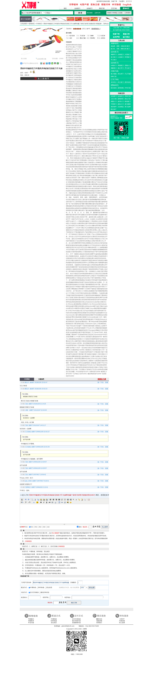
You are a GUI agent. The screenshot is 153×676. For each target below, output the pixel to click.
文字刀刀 (129, 1)
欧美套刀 (128, 101)
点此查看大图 (42, 59)
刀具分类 (121, 40)
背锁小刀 (128, 65)
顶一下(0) (100, 382)
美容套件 (114, 107)
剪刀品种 (128, 107)
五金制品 (121, 107)
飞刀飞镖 (128, 74)
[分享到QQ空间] (41, 63)
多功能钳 (128, 104)
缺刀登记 (126, 37)
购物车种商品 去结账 (115, 13)
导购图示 (31, 619)
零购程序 (31, 621)
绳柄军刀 (114, 54)
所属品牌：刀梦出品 (102, 23)
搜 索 (80, 13)
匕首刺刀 (121, 57)
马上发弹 (105, 527)
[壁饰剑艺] (114, 85)
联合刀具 (128, 99)
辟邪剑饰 (121, 88)
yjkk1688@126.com (67, 626)
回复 (106, 382)
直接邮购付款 (76, 622)
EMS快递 (54, 621)
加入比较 (24, 58)
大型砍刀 (128, 54)
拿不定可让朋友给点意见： (31, 63)
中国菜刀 (114, 104)
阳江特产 (114, 109)
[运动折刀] (114, 63)
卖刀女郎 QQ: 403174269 (121, 30)
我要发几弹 (102, 379)
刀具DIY (122, 619)
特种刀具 (114, 76)
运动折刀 (89, 8)
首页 (65, 8)
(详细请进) (28, 541)
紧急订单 (126, 34)
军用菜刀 (128, 57)
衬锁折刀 (114, 65)
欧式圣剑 (114, 88)
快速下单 (114, 1)
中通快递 (54, 619)
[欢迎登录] (100, 1)
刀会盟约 (121, 1)
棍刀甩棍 (114, 74)
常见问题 (31, 622)
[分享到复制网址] (61, 63)
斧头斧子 (121, 74)
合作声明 (116, 37)
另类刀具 (102, 8)
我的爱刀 (113, 116)
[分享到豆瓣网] (58, 63)
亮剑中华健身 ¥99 (116, 118)
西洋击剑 (128, 82)
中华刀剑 (128, 88)
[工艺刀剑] (114, 79)
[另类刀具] (114, 71)
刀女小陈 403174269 (92, 626)
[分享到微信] (52, 63)
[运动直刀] (114, 52)
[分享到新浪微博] (44, 63)
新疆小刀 (114, 101)
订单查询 (127, 13)
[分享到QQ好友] (55, 63)
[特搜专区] (114, 43)
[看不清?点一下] (96, 526)
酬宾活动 (99, 619)
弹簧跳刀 (121, 65)
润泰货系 (121, 93)
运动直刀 (77, 8)
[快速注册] (106, 1)
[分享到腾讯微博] (47, 63)
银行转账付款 (76, 621)
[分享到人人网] (50, 63)
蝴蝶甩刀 (114, 68)
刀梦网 (31, 5)
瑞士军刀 (121, 68)
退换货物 (99, 621)
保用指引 (99, 622)
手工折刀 (128, 68)
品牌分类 (97, 13)
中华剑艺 (39, 23)
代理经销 (122, 621)
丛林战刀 (121, 54)
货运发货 (54, 622)
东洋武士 (114, 82)
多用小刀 (121, 101)
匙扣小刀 (121, 104)
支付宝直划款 (76, 619)
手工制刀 (114, 60)
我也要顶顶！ (95, 29)
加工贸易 (122, 622)
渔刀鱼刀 (114, 57)
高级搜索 (90, 13)
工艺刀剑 (114, 8)
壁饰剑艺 (126, 8)
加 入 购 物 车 (43, 79)
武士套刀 (121, 82)
